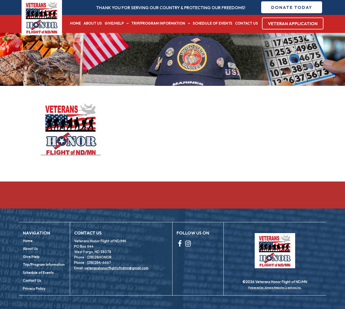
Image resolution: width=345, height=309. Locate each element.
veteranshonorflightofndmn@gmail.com (116, 268)
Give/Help (114, 23)
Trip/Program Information (158, 23)
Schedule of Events (212, 23)
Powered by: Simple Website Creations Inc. (275, 287)
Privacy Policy (34, 288)
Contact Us (246, 23)
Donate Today (291, 7)
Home (75, 23)
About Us (93, 23)
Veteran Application (293, 23)
